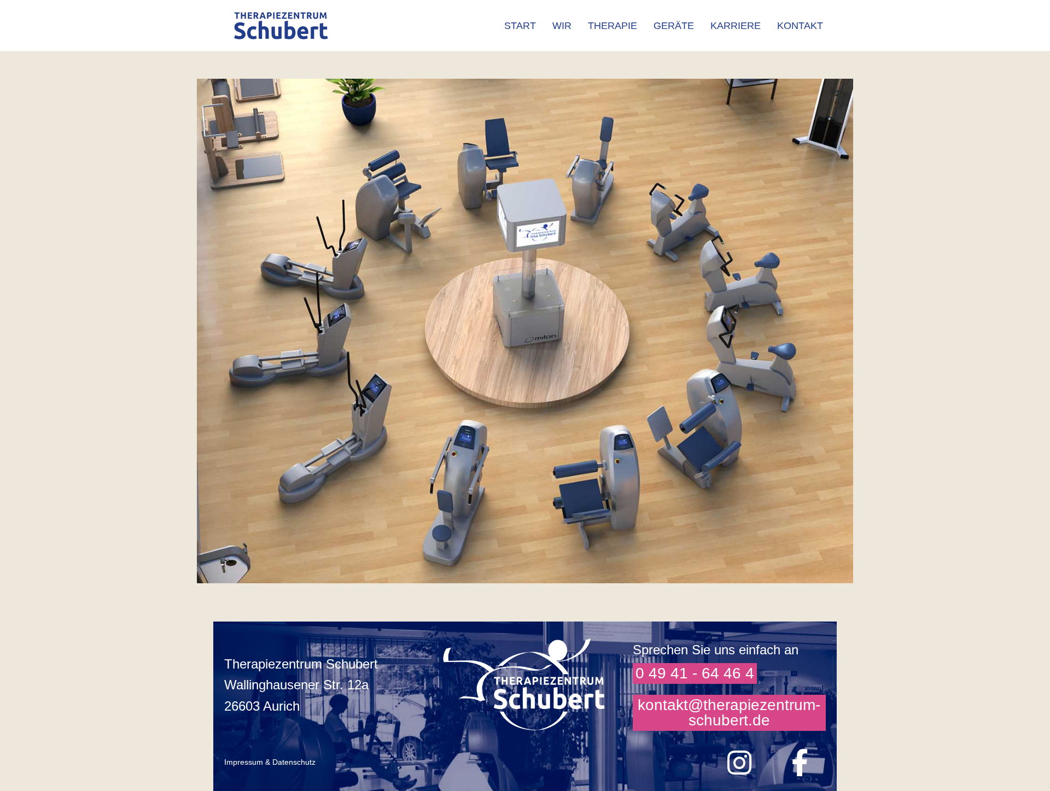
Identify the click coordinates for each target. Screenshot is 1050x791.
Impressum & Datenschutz (270, 762)
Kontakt (800, 25)
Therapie (612, 25)
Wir (561, 25)
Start (520, 25)
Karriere (735, 25)
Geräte (674, 25)
